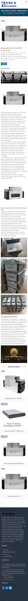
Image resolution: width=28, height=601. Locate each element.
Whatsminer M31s (13, 112)
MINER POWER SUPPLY (9, 552)
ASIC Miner (5, 11)
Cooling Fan (6, 554)
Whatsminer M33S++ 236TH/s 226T (14, 431)
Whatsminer (22, 11)
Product (13, 11)
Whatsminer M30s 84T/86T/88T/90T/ (14, 463)
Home (4, 13)
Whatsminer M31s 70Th (14, 496)
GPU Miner (6, 550)
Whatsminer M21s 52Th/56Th (14, 398)
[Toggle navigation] (26, 2)
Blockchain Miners (8, 556)
